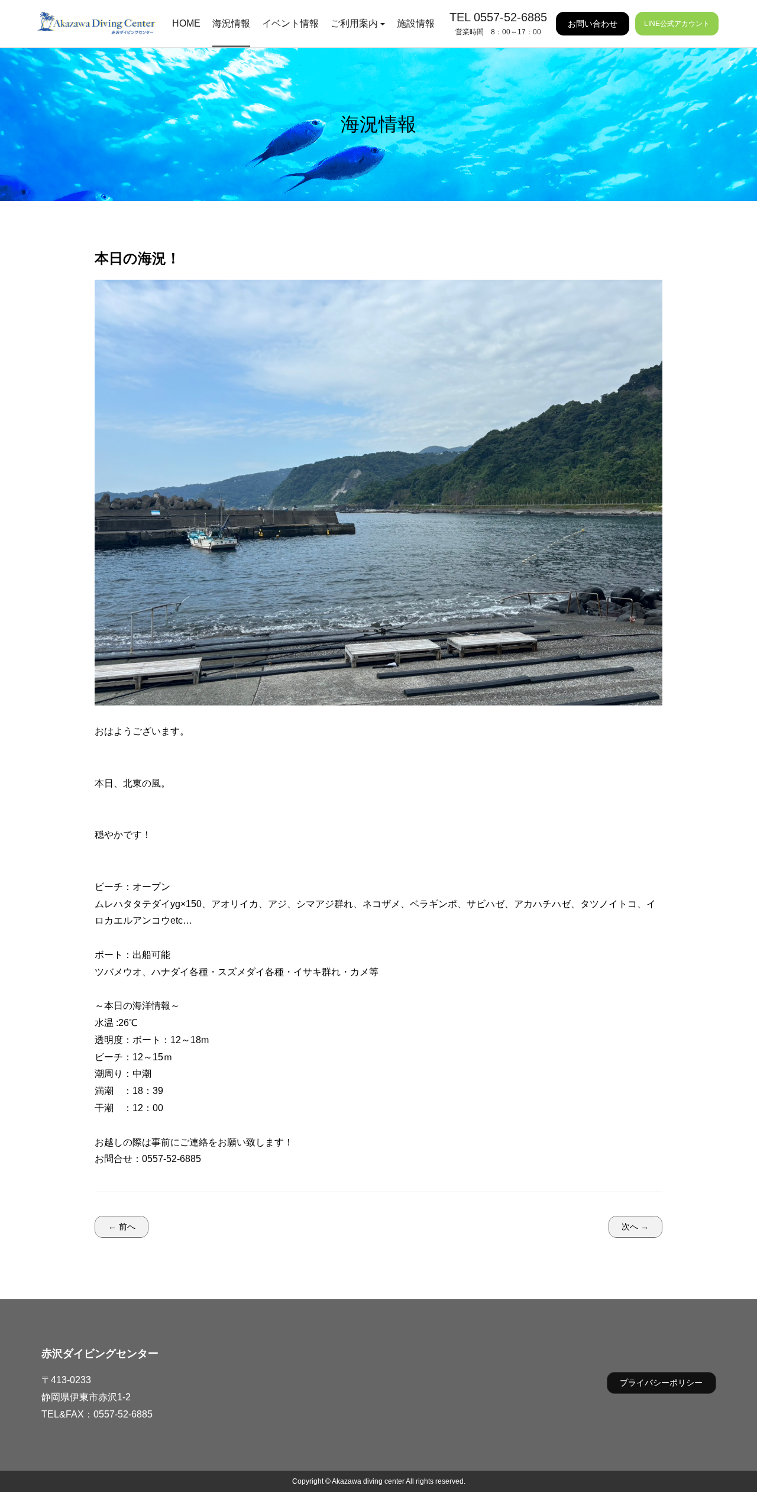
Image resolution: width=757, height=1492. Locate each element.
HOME (186, 23)
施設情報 (416, 23)
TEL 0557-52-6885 (498, 17)
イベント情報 (290, 23)
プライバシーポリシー (661, 1382)
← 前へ (121, 1226)
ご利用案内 (354, 23)
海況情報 (231, 23)
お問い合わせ (592, 23)
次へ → (635, 1226)
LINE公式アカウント (677, 24)
